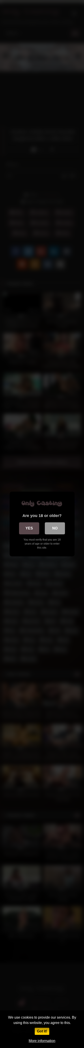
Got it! (42, 1031)
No (55, 528)
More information (42, 1041)
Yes (29, 528)
